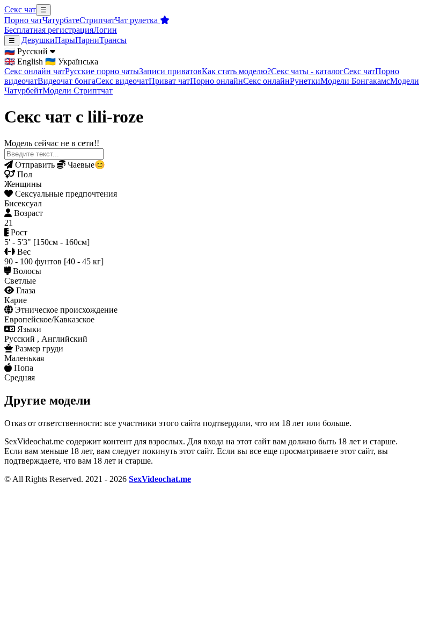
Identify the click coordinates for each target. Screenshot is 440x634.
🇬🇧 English (23, 61)
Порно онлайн (216, 80)
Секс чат (20, 9)
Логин (105, 29)
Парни (87, 40)
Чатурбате (60, 20)
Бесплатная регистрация (48, 29)
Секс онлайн (266, 80)
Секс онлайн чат (34, 71)
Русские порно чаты (102, 71)
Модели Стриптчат (77, 90)
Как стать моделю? (236, 71)
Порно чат (23, 20)
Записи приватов (170, 71)
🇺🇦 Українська (71, 61)
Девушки (38, 40)
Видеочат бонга (67, 80)
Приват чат (169, 80)
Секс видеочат (122, 80)
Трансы (113, 40)
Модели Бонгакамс (355, 80)
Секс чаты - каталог (307, 71)
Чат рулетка (137, 20)
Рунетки (305, 80)
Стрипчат (97, 20)
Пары (65, 40)
